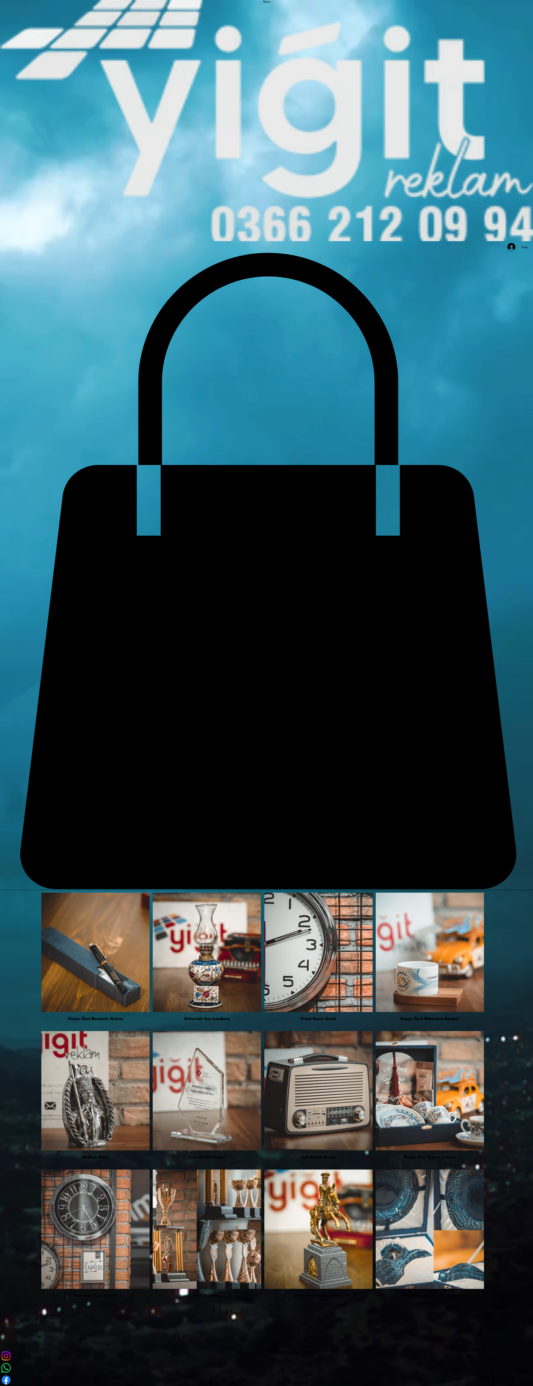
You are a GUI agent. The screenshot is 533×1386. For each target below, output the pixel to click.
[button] (95, 960)
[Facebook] (266, 1380)
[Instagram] (266, 1356)
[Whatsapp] (266, 1368)
